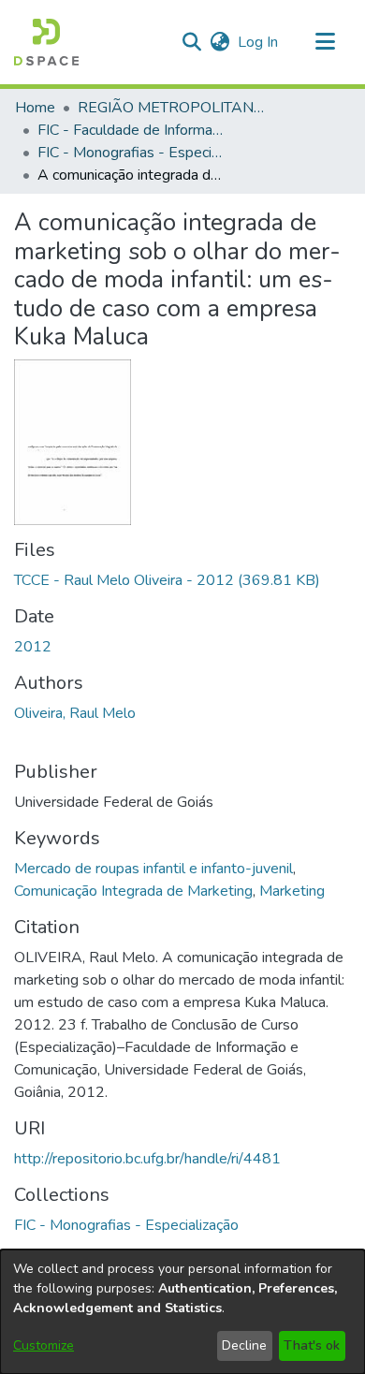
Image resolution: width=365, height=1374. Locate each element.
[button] (46, 42)
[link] (167, 580)
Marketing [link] (292, 891)
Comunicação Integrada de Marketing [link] (133, 891)
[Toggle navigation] (325, 42)
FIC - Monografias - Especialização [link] (131, 152)
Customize (43, 1345)
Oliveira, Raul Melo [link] (75, 713)
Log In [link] (259, 42)
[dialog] (182, 1312)
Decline (244, 1345)
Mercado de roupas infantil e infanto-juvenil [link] (153, 868)
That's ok (312, 1345)
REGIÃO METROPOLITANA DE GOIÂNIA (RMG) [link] (171, 107)
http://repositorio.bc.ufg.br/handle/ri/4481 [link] (147, 1158)
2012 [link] (32, 646)
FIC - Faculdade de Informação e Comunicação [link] (131, 130)
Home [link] (35, 107)
